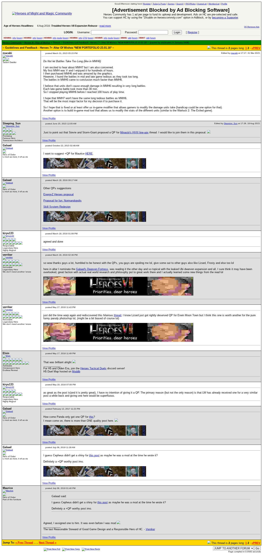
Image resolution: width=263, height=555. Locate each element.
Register (192, 32)
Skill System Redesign (56, 206)
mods (59, 38)
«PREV (255, 48)
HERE (89, 153)
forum (19, 38)
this (91, 416)
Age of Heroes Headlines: (19, 25)
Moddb (76, 371)
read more (105, 25)
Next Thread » (47, 542)
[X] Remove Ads (251, 27)
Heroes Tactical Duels (93, 368)
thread (117, 315)
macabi (234, 53)
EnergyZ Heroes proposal (58, 194)
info (14, 38)
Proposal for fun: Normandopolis (62, 200)
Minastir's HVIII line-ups (134, 132)
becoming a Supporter (225, 17)
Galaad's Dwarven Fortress (92, 269)
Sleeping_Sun (231, 123)
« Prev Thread (24, 542)
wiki (129, 38)
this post (94, 455)
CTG (85, 38)
